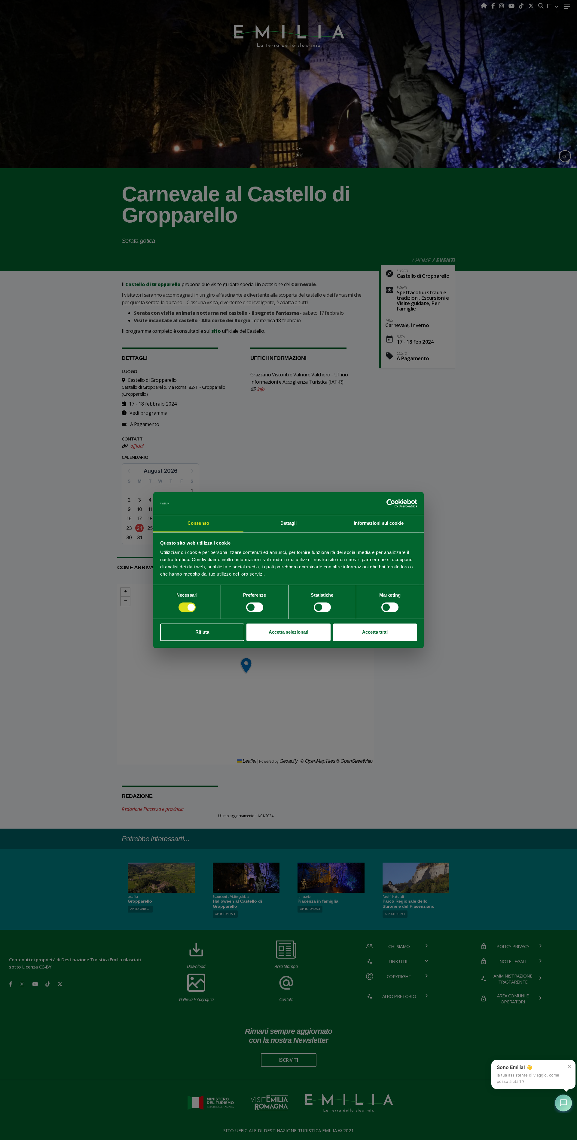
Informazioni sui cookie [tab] (378, 523)
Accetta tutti (375, 632)
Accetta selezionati (288, 632)
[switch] (254, 607)
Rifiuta (202, 632)
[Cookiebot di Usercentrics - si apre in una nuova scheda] (391, 503)
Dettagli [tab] (288, 523)
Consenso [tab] (198, 523)
